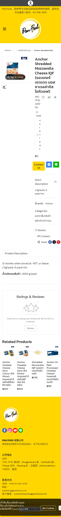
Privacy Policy (18, 508)
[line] (20, 430)
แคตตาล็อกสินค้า (43, 216)
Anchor (49, 203)
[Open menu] (4, 29)
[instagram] (10, 430)
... (14, 50)
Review (30, 328)
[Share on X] (54, 242)
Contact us (39, 166)
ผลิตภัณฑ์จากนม (24, 50)
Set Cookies (48, 508)
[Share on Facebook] (50, 242)
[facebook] (4, 430)
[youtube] (15, 430)
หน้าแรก (8, 50)
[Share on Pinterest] (58, 242)
